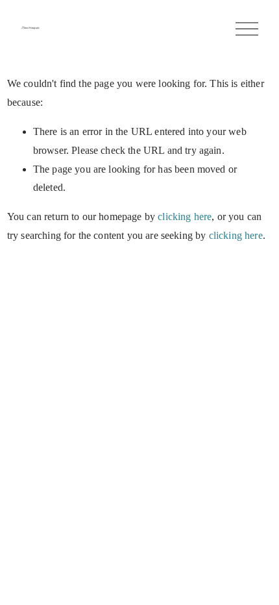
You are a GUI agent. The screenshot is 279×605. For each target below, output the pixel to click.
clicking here (185, 216)
